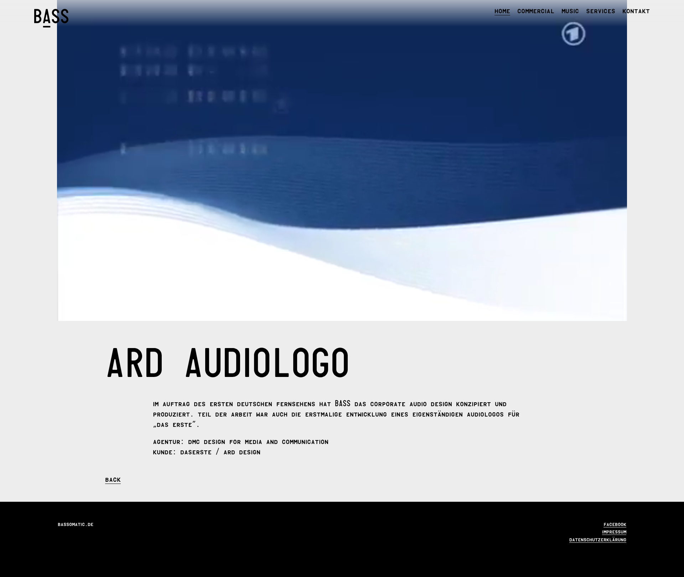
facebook (614, 523)
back (113, 478)
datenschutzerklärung (597, 538)
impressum (614, 531)
